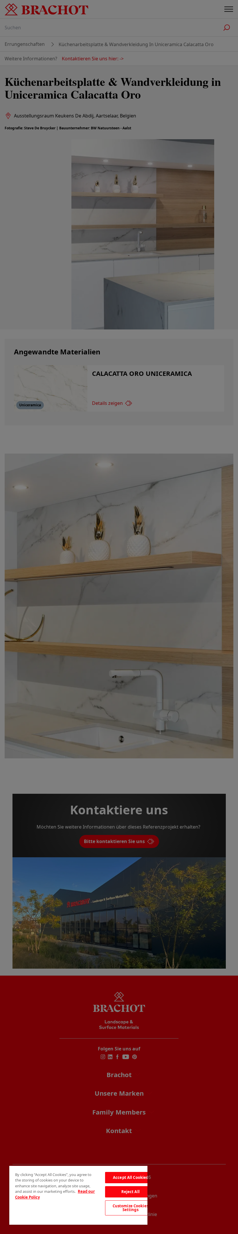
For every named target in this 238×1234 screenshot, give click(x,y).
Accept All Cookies (130, 1177)
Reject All (130, 1191)
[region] (78, 1195)
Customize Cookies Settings (130, 1207)
